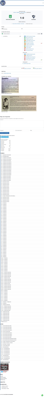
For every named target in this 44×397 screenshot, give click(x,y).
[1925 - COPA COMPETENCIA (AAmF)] (22, 334)
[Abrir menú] (43, 3)
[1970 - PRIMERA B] (22, 232)
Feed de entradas (3, 377)
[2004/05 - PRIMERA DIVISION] (22, 283)
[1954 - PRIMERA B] (22, 210)
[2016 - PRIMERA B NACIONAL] (22, 304)
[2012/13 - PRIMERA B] (22, 296)
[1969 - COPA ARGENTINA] (22, 347)
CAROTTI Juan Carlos (27, 63)
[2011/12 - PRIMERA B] (22, 295)
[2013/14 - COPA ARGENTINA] (22, 351)
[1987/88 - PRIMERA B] (22, 259)
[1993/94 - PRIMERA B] (22, 268)
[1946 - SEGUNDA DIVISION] (22, 198)
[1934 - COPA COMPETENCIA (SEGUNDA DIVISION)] (22, 338)
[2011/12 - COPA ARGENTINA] (22, 348)
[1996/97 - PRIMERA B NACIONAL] (22, 272)
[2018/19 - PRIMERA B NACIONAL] (22, 309)
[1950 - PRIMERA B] (22, 204)
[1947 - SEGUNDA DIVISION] (22, 200)
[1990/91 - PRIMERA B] (22, 263)
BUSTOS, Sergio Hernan (30, 48)
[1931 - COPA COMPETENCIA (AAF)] (22, 337)
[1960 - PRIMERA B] (22, 218)
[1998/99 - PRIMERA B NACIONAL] (22, 275)
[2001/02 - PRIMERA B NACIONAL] (22, 279)
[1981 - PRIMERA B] (22, 248)
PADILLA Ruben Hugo (7, 73)
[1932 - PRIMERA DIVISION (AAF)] (22, 177)
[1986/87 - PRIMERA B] (22, 258)
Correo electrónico (18, 130)
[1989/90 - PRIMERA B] (22, 262)
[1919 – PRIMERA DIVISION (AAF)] (22, 158)
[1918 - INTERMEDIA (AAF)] (22, 156)
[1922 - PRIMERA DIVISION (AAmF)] (22, 163)
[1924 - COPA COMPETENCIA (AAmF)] (22, 333)
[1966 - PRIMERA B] (22, 227)
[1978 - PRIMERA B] (22, 244)
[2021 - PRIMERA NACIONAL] (22, 313)
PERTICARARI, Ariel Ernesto (30, 40)
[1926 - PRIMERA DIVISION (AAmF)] (22, 169)
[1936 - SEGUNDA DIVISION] (22, 183)
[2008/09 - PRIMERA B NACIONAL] (22, 289)
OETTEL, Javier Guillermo (30, 59)
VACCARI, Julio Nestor (29, 50)
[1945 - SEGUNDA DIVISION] (22, 197)
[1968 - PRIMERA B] (22, 230)
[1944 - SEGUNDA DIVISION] (22, 194)
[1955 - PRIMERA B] (22, 211)
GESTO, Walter (28, 47)
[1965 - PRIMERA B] (22, 225)
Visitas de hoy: (4, 387)
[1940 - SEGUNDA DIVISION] (22, 189)
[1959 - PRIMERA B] (22, 217)
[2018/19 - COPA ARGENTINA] (22, 358)
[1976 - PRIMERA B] (22, 241)
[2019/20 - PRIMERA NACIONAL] (22, 310)
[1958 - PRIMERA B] (22, 215)
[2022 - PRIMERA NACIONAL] (22, 314)
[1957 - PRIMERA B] (22, 214)
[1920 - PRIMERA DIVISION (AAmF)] (22, 159)
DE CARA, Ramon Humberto (30, 58)
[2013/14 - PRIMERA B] (22, 300)
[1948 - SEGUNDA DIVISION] (22, 201)
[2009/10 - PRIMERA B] (22, 290)
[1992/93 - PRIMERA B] (22, 266)
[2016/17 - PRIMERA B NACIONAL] (22, 306)
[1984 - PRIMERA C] (22, 254)
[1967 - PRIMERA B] (22, 228)
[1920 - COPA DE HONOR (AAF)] (22, 331)
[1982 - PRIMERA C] (22, 249)
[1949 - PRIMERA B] (22, 203)
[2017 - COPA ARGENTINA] (22, 355)
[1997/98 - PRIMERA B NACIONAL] (22, 273)
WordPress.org (2, 379)
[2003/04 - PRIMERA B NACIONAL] (22, 282)
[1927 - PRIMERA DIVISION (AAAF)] (22, 170)
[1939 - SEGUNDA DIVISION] (22, 187)
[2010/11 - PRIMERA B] (22, 293)
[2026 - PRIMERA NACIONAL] (22, 320)
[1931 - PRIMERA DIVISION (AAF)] (22, 176)
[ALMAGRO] (33, 18)
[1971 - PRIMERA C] (22, 234)
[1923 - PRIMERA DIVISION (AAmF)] (22, 165)
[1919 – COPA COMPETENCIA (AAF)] (22, 328)
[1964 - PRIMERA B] (22, 224)
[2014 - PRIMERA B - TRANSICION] (22, 302)
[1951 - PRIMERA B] (22, 206)
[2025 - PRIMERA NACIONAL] (22, 319)
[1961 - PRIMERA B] (22, 220)
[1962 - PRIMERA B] (22, 221)
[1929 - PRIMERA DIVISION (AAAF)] (22, 173)
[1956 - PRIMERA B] (22, 213)
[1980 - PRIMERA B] (22, 247)
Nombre (2, 130)
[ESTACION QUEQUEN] (10, 18)
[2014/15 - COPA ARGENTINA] (22, 352)
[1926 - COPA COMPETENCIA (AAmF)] (22, 335)
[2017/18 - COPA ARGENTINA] (22, 357)
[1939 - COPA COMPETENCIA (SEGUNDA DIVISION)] (22, 340)
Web (31, 130)
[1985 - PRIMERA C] (22, 255)
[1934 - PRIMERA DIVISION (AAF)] (22, 180)
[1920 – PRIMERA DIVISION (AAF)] (22, 160)
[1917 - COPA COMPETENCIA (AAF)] (22, 326)
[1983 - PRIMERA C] (22, 251)
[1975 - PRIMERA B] (22, 239)
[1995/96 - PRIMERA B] (22, 271)
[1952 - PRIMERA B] (22, 207)
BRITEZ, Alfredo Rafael (29, 41)
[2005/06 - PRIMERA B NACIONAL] (22, 285)
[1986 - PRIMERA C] (22, 256)
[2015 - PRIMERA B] (22, 303)
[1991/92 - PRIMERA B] (22, 265)
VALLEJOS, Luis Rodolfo (30, 43)
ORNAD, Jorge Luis (29, 55)
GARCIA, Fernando (29, 46)
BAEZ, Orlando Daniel (29, 37)
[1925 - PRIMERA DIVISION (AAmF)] (22, 167)
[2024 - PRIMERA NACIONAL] (22, 317)
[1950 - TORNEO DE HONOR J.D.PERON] (22, 343)
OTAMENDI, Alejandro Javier (30, 54)
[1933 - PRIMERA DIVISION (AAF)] (22, 179)
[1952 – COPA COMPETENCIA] (22, 345)
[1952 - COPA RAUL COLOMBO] (22, 344)
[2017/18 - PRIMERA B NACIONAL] (22, 307)
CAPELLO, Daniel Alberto (30, 44)
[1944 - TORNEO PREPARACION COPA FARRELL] (22, 196)
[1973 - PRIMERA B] (22, 237)
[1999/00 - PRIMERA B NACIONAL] (22, 276)
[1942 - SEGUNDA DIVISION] (22, 191)
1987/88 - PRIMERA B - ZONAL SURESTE (19, 12)
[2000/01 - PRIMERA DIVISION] (22, 278)
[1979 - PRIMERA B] (22, 245)
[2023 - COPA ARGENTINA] (22, 359)
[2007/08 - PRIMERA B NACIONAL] (22, 287)
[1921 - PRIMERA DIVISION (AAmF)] (22, 162)
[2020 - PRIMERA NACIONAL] (22, 311)
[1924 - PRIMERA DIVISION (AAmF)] (22, 166)
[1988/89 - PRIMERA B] (22, 261)
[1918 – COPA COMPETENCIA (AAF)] (22, 327)
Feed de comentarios (3, 378)
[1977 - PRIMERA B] (22, 242)
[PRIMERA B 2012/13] (22, 321)
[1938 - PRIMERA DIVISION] (22, 186)
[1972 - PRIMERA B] (22, 235)
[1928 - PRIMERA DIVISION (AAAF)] (22, 172)
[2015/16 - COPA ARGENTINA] (22, 354)
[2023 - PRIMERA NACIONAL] (22, 316)
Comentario (1, 119)
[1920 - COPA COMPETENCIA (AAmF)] (22, 330)
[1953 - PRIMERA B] (22, 208)
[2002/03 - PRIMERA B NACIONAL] (22, 280)
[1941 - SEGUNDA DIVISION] (22, 190)
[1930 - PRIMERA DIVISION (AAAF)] (22, 174)
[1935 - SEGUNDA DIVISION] (22, 182)
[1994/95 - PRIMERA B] (22, 269)
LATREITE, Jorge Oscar (29, 39)
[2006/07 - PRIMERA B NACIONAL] (22, 286)
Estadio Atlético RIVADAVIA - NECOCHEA (18, 23)
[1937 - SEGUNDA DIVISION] (22, 184)
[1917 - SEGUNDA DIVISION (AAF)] (22, 155)
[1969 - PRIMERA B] (22, 231)
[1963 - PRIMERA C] (22, 222)
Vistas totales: (4, 388)
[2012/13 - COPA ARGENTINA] (22, 350)
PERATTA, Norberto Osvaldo (30, 36)
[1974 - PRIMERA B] (22, 238)
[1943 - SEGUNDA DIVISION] (22, 193)
